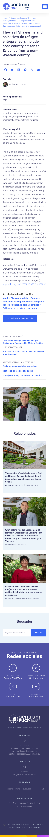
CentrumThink (36, 678)
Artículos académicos (18, 18)
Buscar (38, 633)
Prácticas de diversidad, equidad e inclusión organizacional (23, 352)
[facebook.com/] (13, 668)
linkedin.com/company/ (36, 675)
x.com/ (13, 694)
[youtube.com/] (36, 686)
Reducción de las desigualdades (18, 371)
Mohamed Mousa (17, 84)
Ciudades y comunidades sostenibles (20, 366)
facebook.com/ (13, 675)
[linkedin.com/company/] (36, 668)
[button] (45, 6)
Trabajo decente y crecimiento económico (22, 375)
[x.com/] (13, 686)
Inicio (5, 18)
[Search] (43, 789)
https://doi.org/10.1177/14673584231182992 (24, 284)
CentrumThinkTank (13, 678)
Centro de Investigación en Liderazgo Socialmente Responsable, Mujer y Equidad (19, 20)
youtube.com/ (36, 694)
